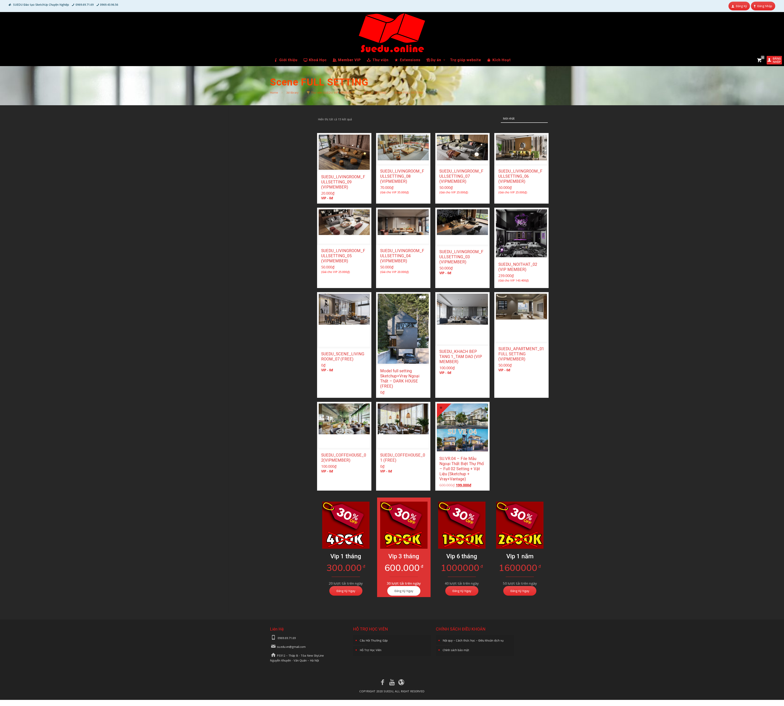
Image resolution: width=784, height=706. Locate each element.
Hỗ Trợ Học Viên (370, 650)
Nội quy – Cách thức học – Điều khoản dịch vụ (473, 640)
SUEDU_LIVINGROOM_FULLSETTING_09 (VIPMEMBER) (343, 182)
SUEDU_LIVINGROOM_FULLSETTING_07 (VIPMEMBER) (461, 176)
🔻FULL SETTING (374, 92)
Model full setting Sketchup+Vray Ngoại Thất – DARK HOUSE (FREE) (399, 378)
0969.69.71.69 (85, 5)
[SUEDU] (391, 33)
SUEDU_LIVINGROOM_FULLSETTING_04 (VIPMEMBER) (402, 255)
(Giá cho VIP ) (394, 192)
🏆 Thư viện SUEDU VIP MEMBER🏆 (330, 92)
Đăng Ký (741, 6)
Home (274, 92)
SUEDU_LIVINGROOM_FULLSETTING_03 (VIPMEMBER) (461, 256)
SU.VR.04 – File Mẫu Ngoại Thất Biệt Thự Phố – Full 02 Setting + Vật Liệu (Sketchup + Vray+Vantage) (461, 468)
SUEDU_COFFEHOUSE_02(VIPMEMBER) (343, 458)
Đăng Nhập (764, 6)
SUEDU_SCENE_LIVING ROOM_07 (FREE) (342, 356)
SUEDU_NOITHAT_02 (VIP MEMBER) (517, 267)
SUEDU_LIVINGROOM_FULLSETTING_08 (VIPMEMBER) (402, 176)
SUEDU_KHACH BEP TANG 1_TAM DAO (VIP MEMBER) (460, 356)
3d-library (292, 92)
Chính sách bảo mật (456, 650)
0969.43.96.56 (109, 5)
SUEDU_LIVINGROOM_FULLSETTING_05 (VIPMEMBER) (343, 255)
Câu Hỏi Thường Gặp (374, 640)
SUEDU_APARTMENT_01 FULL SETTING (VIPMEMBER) (521, 353)
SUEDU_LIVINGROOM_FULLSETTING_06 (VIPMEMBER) (520, 176)
